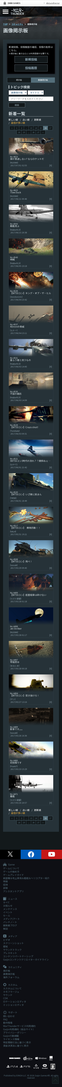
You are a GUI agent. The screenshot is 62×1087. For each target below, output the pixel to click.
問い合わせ (9, 1016)
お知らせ (7, 906)
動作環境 (7, 1023)
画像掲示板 (9, 974)
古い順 (25, 119)
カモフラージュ (11, 992)
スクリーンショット (13, 943)
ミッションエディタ (13, 1005)
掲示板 (19, 79)
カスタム (12, 985)
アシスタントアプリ (13, 891)
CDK (5, 998)
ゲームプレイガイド (13, 875)
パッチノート (10, 922)
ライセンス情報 (11, 1039)
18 (19, 132)
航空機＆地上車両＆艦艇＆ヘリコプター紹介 (26, 878)
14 (36, 128)
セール (6, 915)
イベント (7, 912)
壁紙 (5, 946)
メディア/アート (11, 919)
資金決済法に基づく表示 (16, 1045)
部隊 (5, 888)
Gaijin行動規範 (11, 1036)
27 (38, 132)
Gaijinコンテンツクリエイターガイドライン (26, 959)
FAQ (5, 1019)
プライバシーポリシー (14, 1032)
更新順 (37, 119)
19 (24, 132)
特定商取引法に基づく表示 (17, 1042)
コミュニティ (17, 24)
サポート (12, 1012)
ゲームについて (11, 868)
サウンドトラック (12, 949)
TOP (5, 24)
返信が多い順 (18, 122)
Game (11, 864)
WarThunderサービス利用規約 (19, 1026)
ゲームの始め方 (11, 871)
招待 (5, 885)
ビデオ (6, 940)
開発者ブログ (10, 925)
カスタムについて (12, 988)
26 (33, 132)
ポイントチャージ (53, 3)
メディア (12, 936)
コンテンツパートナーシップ (18, 956)
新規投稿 (31, 59)
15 (41, 128)
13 (31, 128)
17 (50, 128)
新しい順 (13, 119)
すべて (6, 902)
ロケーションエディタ (14, 1001)
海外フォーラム (11, 977)
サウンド (7, 995)
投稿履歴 (31, 68)
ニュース (12, 899)
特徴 (5, 881)
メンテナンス (10, 909)
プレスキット (10, 953)
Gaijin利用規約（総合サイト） (19, 1029)
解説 (5, 928)
